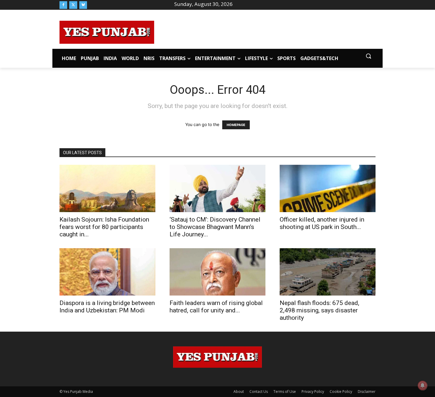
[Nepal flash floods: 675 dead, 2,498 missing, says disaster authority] (328, 272)
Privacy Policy (313, 391)
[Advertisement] (265, 31)
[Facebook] (63, 5)
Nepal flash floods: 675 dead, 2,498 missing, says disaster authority (319, 310)
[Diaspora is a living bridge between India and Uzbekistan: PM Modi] (107, 272)
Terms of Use (284, 391)
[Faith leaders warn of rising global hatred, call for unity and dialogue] (217, 272)
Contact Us (258, 391)
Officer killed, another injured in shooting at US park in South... (322, 223)
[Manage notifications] (422, 385)
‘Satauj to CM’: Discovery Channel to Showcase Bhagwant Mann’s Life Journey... (215, 227)
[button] (368, 56)
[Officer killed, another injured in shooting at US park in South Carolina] (328, 188)
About (238, 391)
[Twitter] (73, 5)
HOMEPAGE (236, 125)
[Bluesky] (83, 5)
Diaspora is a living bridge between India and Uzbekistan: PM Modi (107, 306)
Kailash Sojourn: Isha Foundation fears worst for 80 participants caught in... (104, 227)
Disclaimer (367, 391)
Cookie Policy (341, 391)
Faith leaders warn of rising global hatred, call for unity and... (216, 306)
